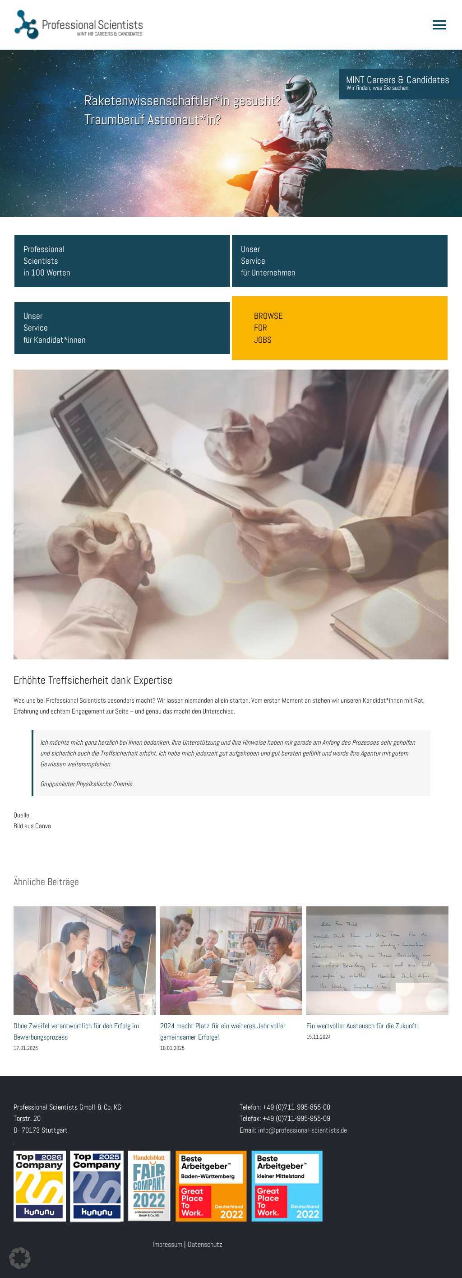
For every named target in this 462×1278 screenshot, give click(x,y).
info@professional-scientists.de (302, 1130)
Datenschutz (205, 1244)
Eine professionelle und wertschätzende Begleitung (231, 960)
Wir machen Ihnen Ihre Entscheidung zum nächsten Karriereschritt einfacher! (84, 960)
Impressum (167, 1244)
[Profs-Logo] (79, 12)
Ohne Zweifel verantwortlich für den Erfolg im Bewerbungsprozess (377, 960)
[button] (20, 1258)
